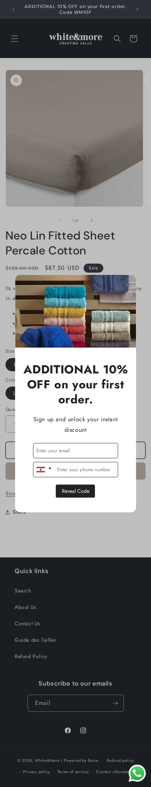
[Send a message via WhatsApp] (137, 773)
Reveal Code (75, 491)
